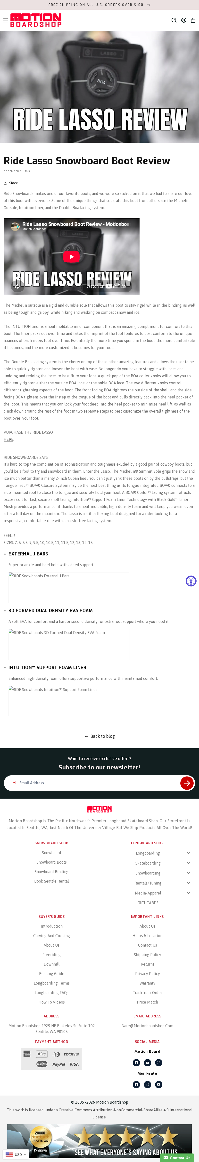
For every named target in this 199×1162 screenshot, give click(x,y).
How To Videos (52, 1002)
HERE (8, 439)
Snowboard (51, 852)
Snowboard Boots (52, 862)
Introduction (52, 926)
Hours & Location (147, 935)
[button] (174, 20)
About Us (51, 945)
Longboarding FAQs (51, 992)
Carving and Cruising (51, 935)
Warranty (147, 983)
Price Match (147, 1002)
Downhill (51, 964)
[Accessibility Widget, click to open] (191, 581)
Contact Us (147, 945)
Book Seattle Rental (51, 881)
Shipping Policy (147, 954)
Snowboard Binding (51, 871)
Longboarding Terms (52, 983)
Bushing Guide (51, 973)
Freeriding (51, 954)
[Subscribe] (187, 783)
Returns (147, 964)
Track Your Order (147, 992)
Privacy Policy (147, 973)
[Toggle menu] (188, 853)
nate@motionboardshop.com (147, 1026)
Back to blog (102, 736)
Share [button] (13, 183)
